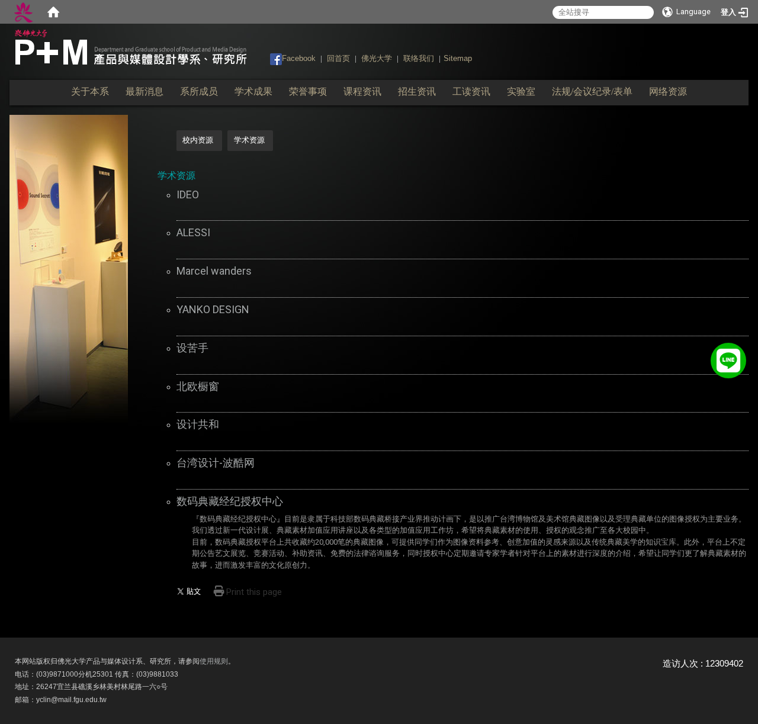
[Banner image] (68, 269)
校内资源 (197, 140)
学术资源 (249, 140)
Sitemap (458, 58)
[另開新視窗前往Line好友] (728, 357)
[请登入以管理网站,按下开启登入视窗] (23, 12)
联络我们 (418, 58)
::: (264, 57)
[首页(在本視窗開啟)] (53, 12)
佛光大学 (376, 58)
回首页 (338, 58)
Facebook (299, 58)
